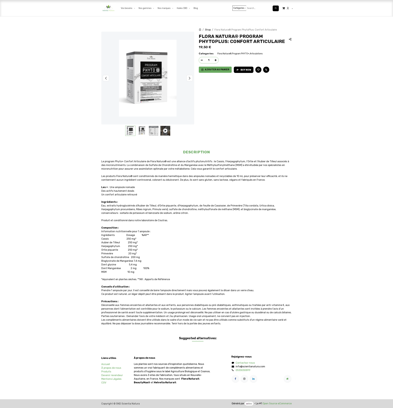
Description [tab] (196, 152)
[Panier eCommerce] (282, 8)
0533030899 (243, 370)
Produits (106, 371)
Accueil (105, 364)
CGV (103, 382)
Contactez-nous (245, 362)
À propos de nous (111, 367)
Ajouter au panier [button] (217, 69)
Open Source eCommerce (277, 403)
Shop (208, 29)
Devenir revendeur (112, 375)
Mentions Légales (111, 378)
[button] (106, 78)
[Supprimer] (202, 60)
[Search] (276, 8)
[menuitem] (128, 8)
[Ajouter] (215, 60)
